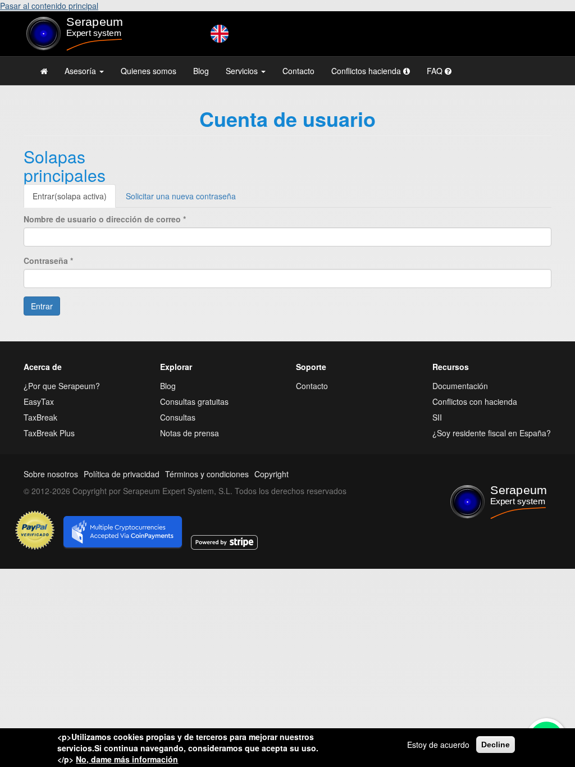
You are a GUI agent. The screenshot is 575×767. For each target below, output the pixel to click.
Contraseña (48, 260)
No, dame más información (127, 759)
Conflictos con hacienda (474, 401)
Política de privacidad (121, 474)
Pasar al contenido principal (49, 5)
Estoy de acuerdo (438, 744)
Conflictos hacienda (367, 70)
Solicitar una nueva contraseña (181, 196)
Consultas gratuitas (194, 401)
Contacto (298, 70)
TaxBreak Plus (49, 433)
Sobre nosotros (51, 474)
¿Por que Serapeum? (62, 385)
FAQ (436, 70)
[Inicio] (83, 33)
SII (437, 417)
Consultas (177, 417)
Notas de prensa (189, 433)
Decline (495, 744)
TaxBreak (40, 417)
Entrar (70, 196)
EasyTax (39, 401)
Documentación (460, 385)
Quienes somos (148, 70)
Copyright (271, 474)
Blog (201, 70)
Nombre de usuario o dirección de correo (105, 219)
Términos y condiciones (207, 474)
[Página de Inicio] (44, 71)
